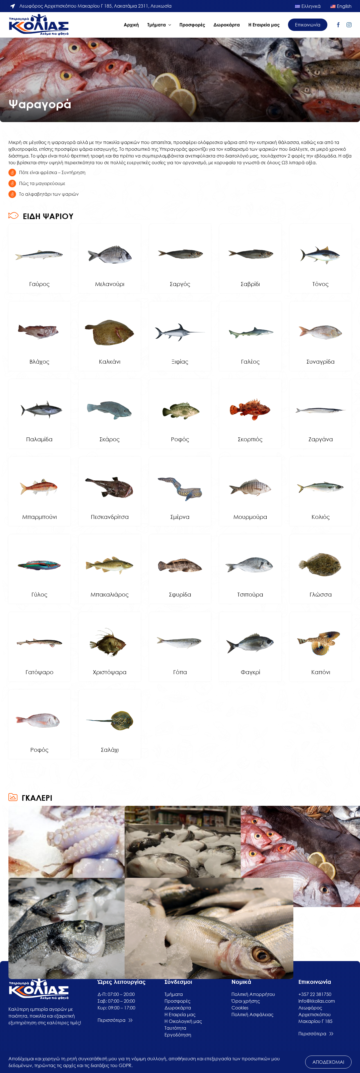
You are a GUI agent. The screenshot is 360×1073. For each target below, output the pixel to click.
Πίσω (20, 90)
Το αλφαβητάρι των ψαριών (49, 194)
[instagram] (349, 24)
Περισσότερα (111, 1020)
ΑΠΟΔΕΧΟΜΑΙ (328, 1062)
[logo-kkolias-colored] (39, 16)
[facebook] (338, 24)
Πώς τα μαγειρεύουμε (42, 183)
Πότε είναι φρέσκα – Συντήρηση (52, 172)
